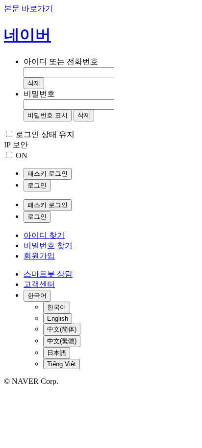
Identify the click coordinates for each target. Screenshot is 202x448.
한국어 (56, 307)
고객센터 (39, 284)
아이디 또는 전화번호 (61, 61)
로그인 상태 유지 (45, 134)
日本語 (56, 352)
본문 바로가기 (28, 8)
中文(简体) (61, 329)
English (57, 318)
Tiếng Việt (61, 364)
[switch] (9, 155)
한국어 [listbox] (37, 295)
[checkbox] (9, 134)
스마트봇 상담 (48, 274)
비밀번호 (39, 94)
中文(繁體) (61, 341)
